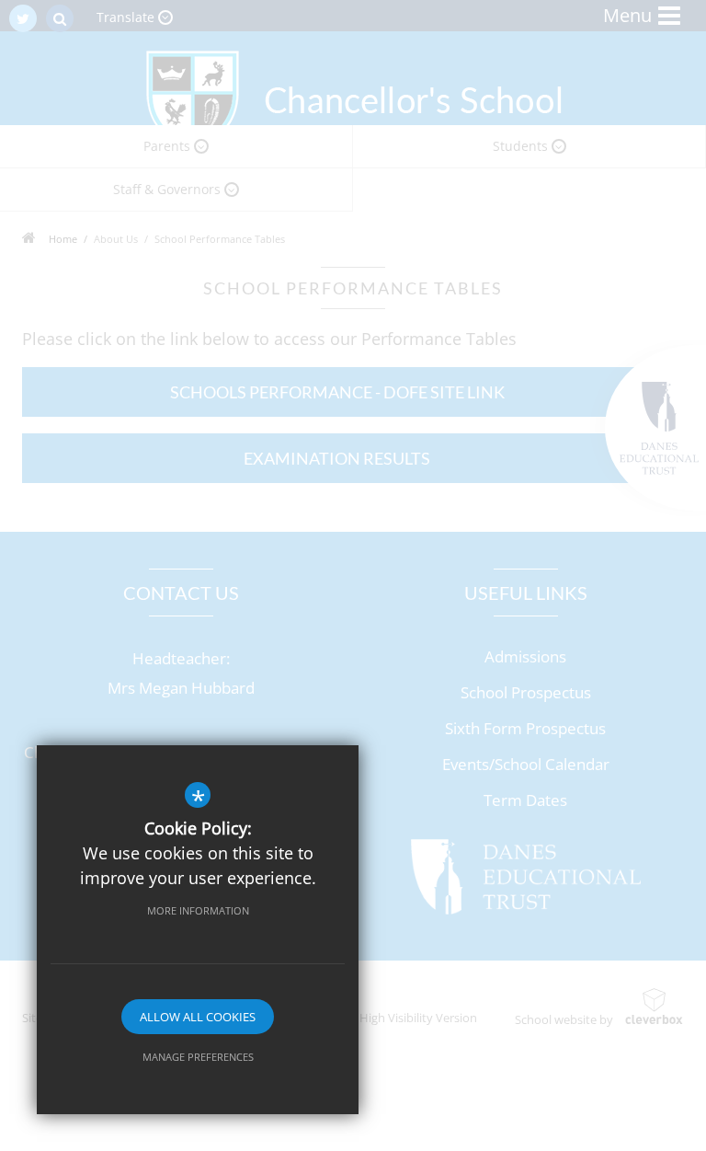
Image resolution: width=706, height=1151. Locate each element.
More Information (198, 910)
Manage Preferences (198, 1057)
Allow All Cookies (198, 1016)
